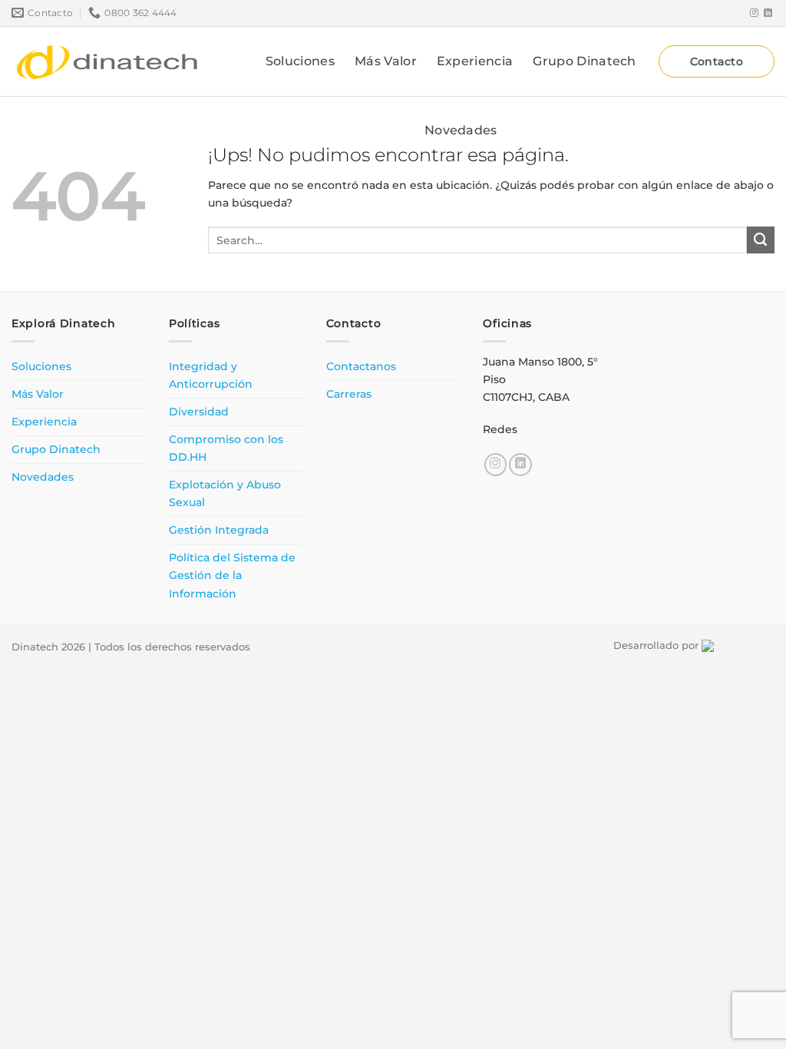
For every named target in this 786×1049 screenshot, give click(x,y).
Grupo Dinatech (584, 61)
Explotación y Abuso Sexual (225, 493)
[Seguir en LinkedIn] (768, 13)
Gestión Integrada (219, 530)
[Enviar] (760, 240)
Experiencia (475, 61)
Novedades (460, 130)
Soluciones (300, 61)
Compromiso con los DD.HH (226, 448)
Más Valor (386, 61)
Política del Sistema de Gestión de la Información (232, 575)
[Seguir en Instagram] (754, 13)
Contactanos (361, 366)
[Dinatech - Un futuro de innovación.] (107, 61)
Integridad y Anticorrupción (211, 375)
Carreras (349, 394)
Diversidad (199, 412)
